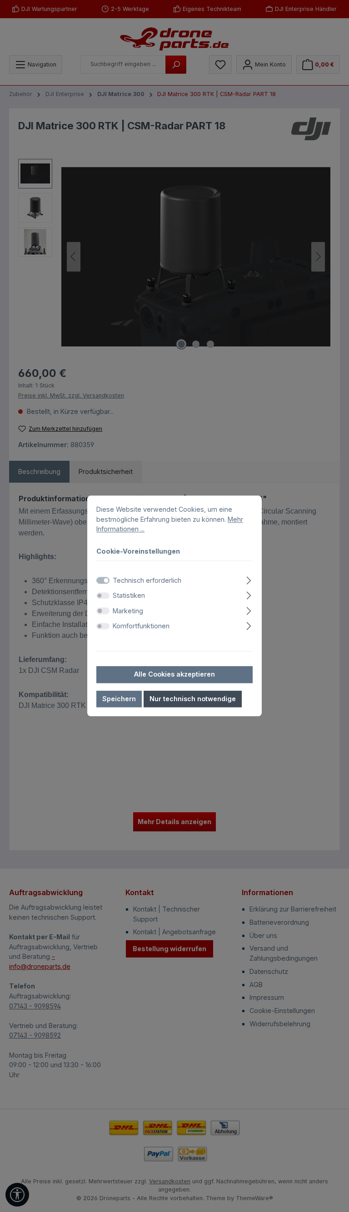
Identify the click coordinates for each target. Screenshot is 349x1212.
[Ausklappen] (249, 579)
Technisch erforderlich (147, 580)
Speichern (119, 699)
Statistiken (129, 595)
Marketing (128, 611)
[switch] (103, 595)
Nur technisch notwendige (193, 699)
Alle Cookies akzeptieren (174, 674)
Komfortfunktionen (141, 626)
